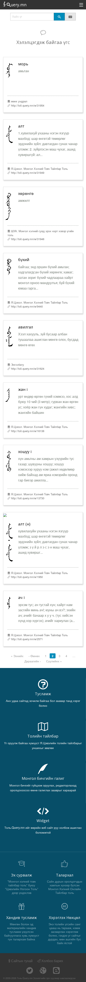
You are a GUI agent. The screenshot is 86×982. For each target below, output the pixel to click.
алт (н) (24, 523)
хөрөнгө (26, 193)
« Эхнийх (17, 656)
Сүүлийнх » (54, 661)
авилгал (25, 326)
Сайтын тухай (22, 960)
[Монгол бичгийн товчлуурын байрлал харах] (70, 17)
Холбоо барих (51, 960)
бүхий (23, 259)
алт (21, 126)
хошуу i (25, 451)
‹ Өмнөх (34, 656)
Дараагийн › (32, 661)
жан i (23, 389)
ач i (21, 597)
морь (23, 63)
